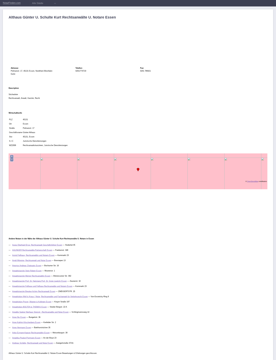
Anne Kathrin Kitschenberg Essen (26, 322)
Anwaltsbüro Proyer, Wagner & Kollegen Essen (31, 302)
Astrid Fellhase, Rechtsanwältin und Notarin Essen (33, 255)
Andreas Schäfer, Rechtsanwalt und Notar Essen (32, 343)
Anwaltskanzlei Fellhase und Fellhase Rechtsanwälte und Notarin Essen (42, 286)
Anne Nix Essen (19, 317)
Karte (13, 74)
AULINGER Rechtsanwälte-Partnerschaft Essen (32, 250)
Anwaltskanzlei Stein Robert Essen (27, 271)
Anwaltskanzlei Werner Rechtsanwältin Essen (31, 276)
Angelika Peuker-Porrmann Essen (26, 338)
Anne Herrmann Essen (21, 327)
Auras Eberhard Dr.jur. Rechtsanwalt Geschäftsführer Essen (37, 245)
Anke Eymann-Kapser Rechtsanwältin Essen (31, 333)
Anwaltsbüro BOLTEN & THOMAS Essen (29, 307)
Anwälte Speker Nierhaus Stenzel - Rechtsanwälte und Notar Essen (40, 312)
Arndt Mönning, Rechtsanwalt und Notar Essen (31, 260)
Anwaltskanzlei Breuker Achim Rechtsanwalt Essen (33, 291)
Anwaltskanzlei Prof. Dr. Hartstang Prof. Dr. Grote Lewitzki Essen (39, 281)
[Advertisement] (95, 41)
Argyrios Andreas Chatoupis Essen (26, 266)
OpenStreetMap (252, 181)
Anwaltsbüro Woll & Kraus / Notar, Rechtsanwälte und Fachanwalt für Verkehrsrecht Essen (50, 296)
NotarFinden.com (12, 3)
